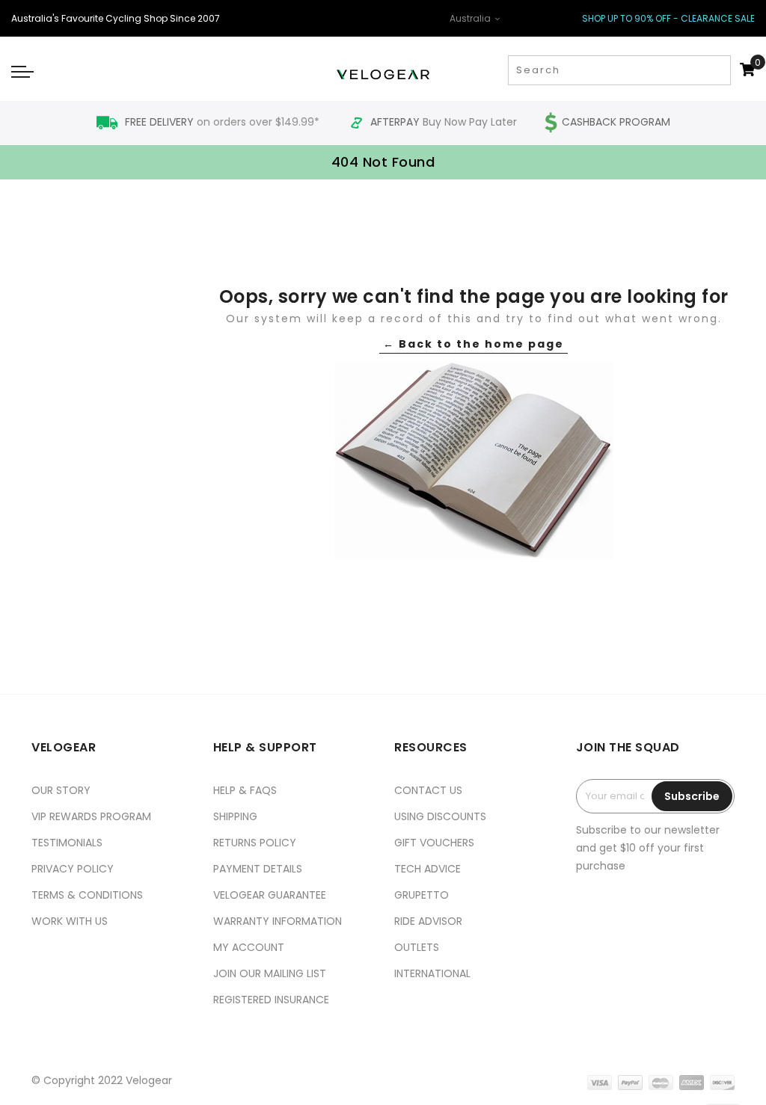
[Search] (718, 70)
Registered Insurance (271, 999)
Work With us (69, 921)
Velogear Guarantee (269, 894)
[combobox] (619, 70)
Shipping (235, 816)
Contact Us (428, 790)
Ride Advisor (428, 921)
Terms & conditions (87, 894)
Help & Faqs (245, 790)
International (432, 973)
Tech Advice (427, 868)
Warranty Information (277, 921)
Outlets (416, 947)
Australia (471, 18)
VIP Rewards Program (91, 816)
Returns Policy (254, 842)
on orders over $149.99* (223, 121)
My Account (248, 947)
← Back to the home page (473, 343)
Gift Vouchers (434, 842)
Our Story (61, 790)
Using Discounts (440, 816)
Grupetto (421, 894)
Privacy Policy (72, 868)
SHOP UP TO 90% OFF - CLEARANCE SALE (668, 18)
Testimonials (66, 842)
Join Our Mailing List (269, 973)
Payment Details (257, 868)
